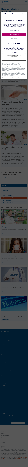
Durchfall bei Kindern (5, 344)
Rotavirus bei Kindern (7, 200)
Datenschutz (3, 433)
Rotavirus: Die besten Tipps (8, 197)
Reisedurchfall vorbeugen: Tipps (7, 415)
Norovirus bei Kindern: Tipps (6, 370)
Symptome (5, 190)
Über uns (2, 431)
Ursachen (3, 336)
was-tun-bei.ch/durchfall (5, 428)
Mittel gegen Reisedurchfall (6, 413)
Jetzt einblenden (5, 178)
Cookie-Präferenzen (5, 435)
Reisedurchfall (4, 407)
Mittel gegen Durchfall (7, 195)
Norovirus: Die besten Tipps (6, 366)
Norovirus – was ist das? (6, 357)
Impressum (3, 442)
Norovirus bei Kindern (5, 367)
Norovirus (3, 354)
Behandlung (5, 192)
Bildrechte (3, 440)
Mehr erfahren (5, 233)
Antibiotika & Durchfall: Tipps (6, 402)
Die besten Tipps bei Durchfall (7, 342)
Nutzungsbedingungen (5, 437)
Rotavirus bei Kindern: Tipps (9, 202)
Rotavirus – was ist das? (8, 188)
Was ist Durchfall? (4, 334)
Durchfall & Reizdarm (5, 348)
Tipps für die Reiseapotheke (6, 417)
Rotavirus (4, 185)
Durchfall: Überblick (5, 331)
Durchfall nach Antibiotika (6, 397)
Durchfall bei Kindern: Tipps (6, 346)
